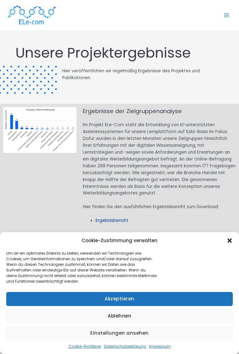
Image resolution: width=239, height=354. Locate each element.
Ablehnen (119, 316)
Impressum (160, 346)
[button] (230, 240)
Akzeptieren (119, 298)
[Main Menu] (226, 15)
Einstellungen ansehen (119, 333)
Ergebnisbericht (112, 220)
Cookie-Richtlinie (84, 346)
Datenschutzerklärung (125, 346)
